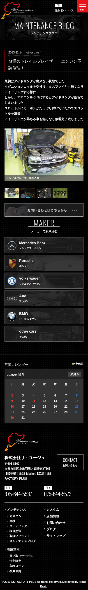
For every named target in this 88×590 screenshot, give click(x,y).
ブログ (51, 529)
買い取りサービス (21, 556)
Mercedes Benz (32, 245)
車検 (12, 521)
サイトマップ (55, 535)
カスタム (15, 516)
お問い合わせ (55, 523)
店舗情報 (52, 516)
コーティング (18, 526)
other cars (28, 333)
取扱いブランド (19, 536)
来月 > (74, 374)
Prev (8, 154)
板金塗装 (15, 531)
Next (80, 154)
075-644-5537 (64, 10)
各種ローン (16, 566)
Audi (24, 298)
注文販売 (15, 561)
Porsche (26, 263)
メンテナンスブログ (22, 541)
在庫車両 (13, 549)
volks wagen (30, 280)
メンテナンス (16, 509)
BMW (30, 316)
